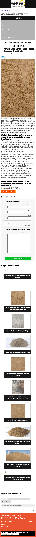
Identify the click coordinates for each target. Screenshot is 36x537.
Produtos (18, 18)
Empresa (30, 517)
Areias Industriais (6, 26)
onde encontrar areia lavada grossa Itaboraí (17, 276)
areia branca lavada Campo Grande (18, 352)
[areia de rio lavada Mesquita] (17, 410)
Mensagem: (26, 233)
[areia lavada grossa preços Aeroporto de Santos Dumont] (17, 387)
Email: (29, 210)
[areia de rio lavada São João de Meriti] (17, 364)
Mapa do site (4, 526)
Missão (30, 519)
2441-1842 (7, 10)
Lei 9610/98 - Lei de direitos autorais (18, 512)
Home (29, 516)
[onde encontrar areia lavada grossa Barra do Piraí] (17, 473)
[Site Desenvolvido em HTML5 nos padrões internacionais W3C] (14, 534)
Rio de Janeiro (25, 499)
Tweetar (3, 57)
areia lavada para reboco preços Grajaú (18, 466)
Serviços (30, 523)
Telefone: (28, 215)
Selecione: (5, 499)
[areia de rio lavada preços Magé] (17, 321)
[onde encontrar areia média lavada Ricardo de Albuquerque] (17, 298)
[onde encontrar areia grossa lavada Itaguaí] (17, 432)
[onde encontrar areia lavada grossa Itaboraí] (17, 271)
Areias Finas (5, 22)
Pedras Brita (5, 33)
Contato (3, 524)
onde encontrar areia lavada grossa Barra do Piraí (17, 478)
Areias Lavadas (6, 30)
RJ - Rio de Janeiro (14, 499)
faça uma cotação (8, 191)
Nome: (29, 205)
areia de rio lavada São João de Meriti (18, 374)
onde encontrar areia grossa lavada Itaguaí (17, 442)
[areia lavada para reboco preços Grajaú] (17, 455)
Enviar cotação (18, 258)
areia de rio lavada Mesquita (18, 420)
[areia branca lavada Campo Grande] (17, 342)
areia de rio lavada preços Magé (18, 331)
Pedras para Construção (8, 37)
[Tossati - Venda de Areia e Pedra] (18, 4)
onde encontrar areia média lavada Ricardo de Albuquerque (18, 308)
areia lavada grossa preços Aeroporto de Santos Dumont (18, 398)
